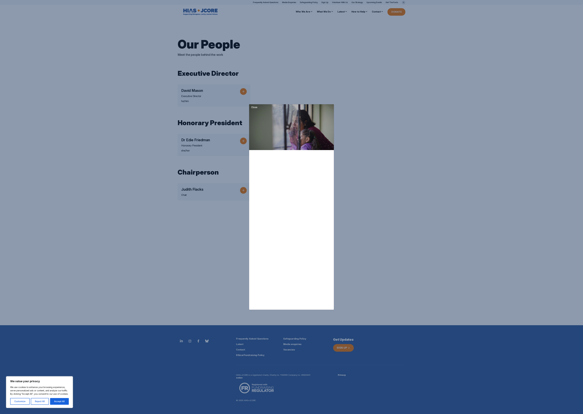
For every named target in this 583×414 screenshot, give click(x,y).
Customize (20, 401)
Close (254, 107)
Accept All (59, 401)
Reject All (40, 401)
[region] (39, 392)
